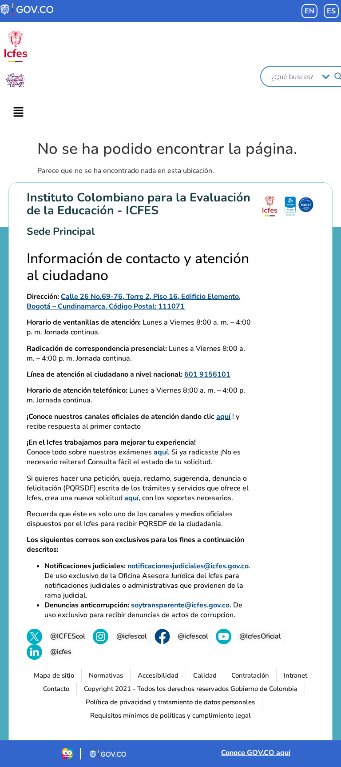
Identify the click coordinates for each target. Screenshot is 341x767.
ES (331, 11)
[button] (18, 112)
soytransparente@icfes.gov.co (180, 605)
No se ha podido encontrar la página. (167, 149)
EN (309, 11)
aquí (223, 417)
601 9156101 (207, 374)
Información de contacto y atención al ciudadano (138, 267)
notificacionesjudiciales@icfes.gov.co (188, 566)
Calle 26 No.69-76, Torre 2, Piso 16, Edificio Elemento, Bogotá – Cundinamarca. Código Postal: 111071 (134, 301)
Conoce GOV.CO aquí (255, 753)
